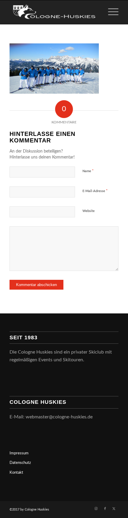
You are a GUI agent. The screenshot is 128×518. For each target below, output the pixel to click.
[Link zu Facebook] (105, 508)
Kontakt (16, 473)
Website (88, 211)
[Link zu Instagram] (96, 508)
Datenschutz (20, 463)
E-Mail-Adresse (95, 191)
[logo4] (53, 12)
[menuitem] (110, 12)
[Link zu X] (114, 508)
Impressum (19, 453)
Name (88, 171)
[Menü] (110, 12)
